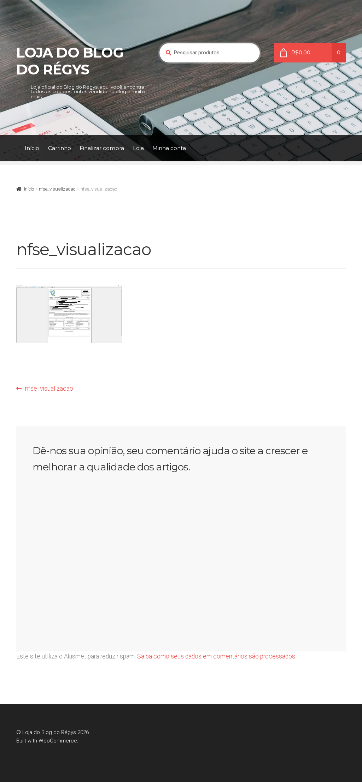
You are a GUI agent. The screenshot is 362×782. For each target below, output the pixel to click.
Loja (138, 148)
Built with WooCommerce (46, 741)
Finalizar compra (102, 148)
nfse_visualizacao (57, 189)
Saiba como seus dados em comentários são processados (216, 656)
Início (32, 148)
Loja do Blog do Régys (69, 61)
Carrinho (59, 148)
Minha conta (169, 148)
